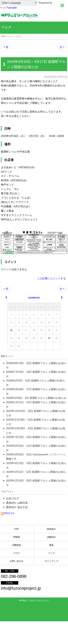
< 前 (5, 47)
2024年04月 (34, 298)
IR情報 (16, 537)
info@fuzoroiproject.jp (21, 588)
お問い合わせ (16, 561)
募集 (51, 545)
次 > (62, 47)
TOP (16, 529)
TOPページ (6, 36)
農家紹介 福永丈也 (17, 507)
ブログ (6, 27)
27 (49, 338)
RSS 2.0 (9, 513)
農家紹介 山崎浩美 (17, 502)
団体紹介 (51, 529)
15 (11, 330)
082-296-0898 (13, 576)
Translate (11, 7)
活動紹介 (51, 537)
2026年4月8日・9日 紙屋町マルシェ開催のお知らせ (36, 397)
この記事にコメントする (51, 278)
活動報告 (16, 545)
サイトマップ (51, 561)
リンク (51, 553)
